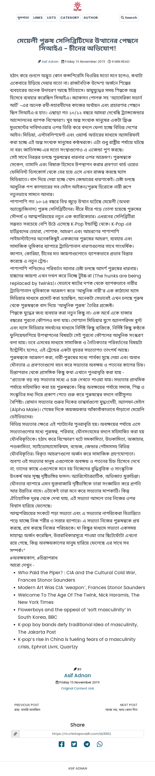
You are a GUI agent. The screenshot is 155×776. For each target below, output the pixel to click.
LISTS (51, 18)
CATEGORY (69, 18)
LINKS (38, 18)
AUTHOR (91, 18)
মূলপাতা (23, 18)
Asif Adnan (50, 62)
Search (130, 18)
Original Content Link (77, 688)
